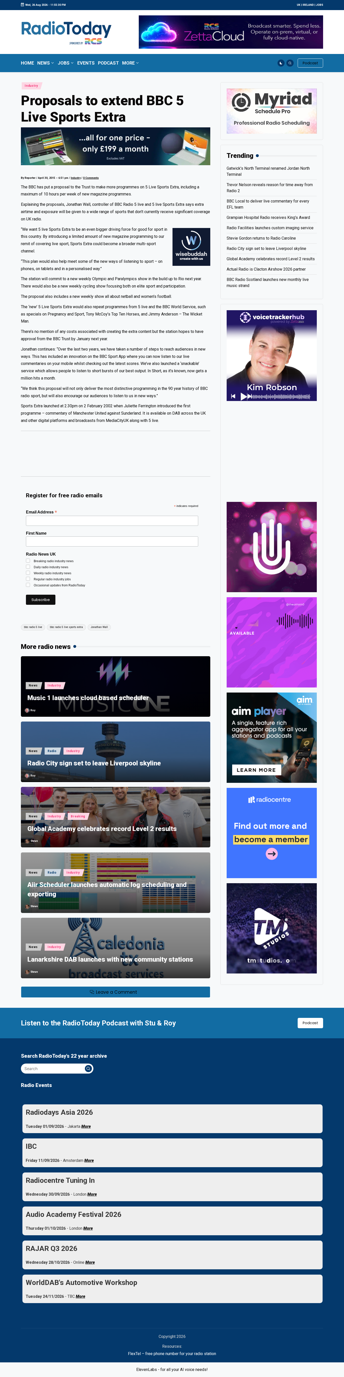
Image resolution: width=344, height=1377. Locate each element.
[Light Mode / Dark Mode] (281, 63)
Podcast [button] (310, 1022)
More (86, 1126)
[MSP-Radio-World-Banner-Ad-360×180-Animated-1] (272, 110)
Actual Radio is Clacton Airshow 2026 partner (266, 269)
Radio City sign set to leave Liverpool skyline (94, 763)
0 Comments (91, 178)
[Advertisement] (115, 456)
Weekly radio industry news (52, 573)
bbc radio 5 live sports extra (66, 627)
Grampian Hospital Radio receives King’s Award (268, 217)
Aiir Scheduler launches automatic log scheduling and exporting (107, 889)
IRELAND (308, 5)
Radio (52, 751)
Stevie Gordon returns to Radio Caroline (261, 238)
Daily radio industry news (51, 567)
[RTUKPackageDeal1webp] (115, 146)
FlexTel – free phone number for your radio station (172, 1353)
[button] (310, 63)
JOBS (319, 5)
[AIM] (272, 737)
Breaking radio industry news (54, 561)
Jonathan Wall (99, 627)
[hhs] (272, 546)
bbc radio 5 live (33, 627)
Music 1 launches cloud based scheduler (88, 698)
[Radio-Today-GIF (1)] (272, 832)
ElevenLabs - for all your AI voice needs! (172, 1369)
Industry (31, 86)
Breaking (78, 816)
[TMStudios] (272, 928)
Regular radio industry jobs (52, 579)
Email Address (41, 512)
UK (298, 5)
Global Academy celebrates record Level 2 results (102, 829)
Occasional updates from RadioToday (59, 585)
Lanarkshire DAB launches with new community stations (110, 959)
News (33, 685)
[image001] (272, 642)
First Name (36, 533)
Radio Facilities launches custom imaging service (270, 227)
